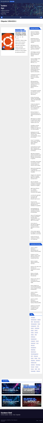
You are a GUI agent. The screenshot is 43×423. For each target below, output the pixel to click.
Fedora (36, 330)
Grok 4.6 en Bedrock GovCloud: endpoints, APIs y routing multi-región (11, 390)
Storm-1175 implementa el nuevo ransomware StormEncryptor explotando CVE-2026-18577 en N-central (35, 218)
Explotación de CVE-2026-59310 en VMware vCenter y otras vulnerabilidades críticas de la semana (36, 135)
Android (39, 319)
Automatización (18, 29)
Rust (39, 358)
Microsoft (32, 345)
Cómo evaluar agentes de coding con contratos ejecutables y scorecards (36, 232)
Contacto (40, 420)
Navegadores (33, 347)
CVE (38, 326)
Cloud (4, 387)
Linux (37, 343)
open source (33, 351)
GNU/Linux (33, 336)
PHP (32, 356)
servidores (38, 360)
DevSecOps (37, 328)
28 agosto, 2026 (7, 404)
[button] (39, 17)
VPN (39, 369)
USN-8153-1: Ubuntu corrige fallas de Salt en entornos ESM (20, 34)
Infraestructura (33, 339)
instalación (33, 341)
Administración (33, 319)
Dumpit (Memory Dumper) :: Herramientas (35, 274)
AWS (32, 321)
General (36, 332)
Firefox (32, 332)
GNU (36, 334)
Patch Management (34, 354)
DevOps (23, 29)
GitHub (32, 334)
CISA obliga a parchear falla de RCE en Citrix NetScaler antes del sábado (31, 403)
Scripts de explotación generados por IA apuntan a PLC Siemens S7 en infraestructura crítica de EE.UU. (36, 107)
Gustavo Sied (6, 413)
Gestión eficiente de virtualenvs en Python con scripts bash (35, 238)
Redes (32, 358)
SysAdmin (33, 364)
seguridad (33, 360)
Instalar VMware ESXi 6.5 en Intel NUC (35, 262)
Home (37, 420)
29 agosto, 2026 (7, 392)
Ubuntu (32, 369)
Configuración (33, 326)
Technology (38, 364)
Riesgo (36, 358)
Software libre (33, 362)
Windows (38, 371)
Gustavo (32, 305)
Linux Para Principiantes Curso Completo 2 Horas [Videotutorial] (36, 288)
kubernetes (33, 343)
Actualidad (33, 317)
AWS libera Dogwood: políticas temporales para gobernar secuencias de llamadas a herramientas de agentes (36, 156)
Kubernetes (26, 387)
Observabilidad (33, 387)
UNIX (36, 369)
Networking (33, 349)
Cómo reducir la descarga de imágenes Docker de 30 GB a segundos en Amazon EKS (35, 226)
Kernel (37, 341)
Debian (32, 328)
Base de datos (36, 321)
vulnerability (33, 371)
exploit (32, 330)
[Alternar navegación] (20, 17)
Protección (36, 356)
